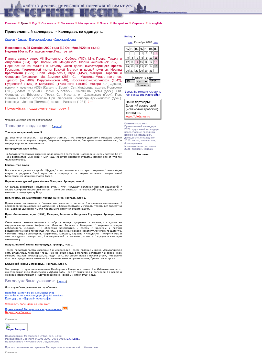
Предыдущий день (40, 39)
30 (146, 70)
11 (156, 57)
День (24, 23)
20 (132, 66)
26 (127, 70)
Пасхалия (67, 23)
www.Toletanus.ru (138, 116)
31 (150, 70)
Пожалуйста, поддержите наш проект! (37, 108)
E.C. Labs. (73, 338)
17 (150, 62)
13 (132, 62)
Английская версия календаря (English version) (33, 295)
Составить (48, 23)
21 (136, 66)
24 (150, 66)
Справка (138, 23)
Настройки (120, 23)
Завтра (22, 39)
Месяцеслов (86, 23)
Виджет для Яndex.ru (18, 312)
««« (130, 42)
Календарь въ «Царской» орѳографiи (28, 298)
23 (146, 66)
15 (141, 62)
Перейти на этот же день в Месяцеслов (29, 292)
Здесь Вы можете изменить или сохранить (143, 93)
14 (136, 62)
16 (146, 62)
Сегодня (10, 39)
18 (155, 62)
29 (141, 70)
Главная (10, 23)
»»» (156, 42)
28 (136, 70)
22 (141, 66)
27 (132, 70)
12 (127, 62)
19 (127, 66)
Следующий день (65, 39)
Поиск (104, 23)
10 (150, 57)
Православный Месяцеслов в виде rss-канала (33, 309)
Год (34, 23)
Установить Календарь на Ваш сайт (27, 304)
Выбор (128, 36)
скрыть (57, 126)
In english (155, 23)
